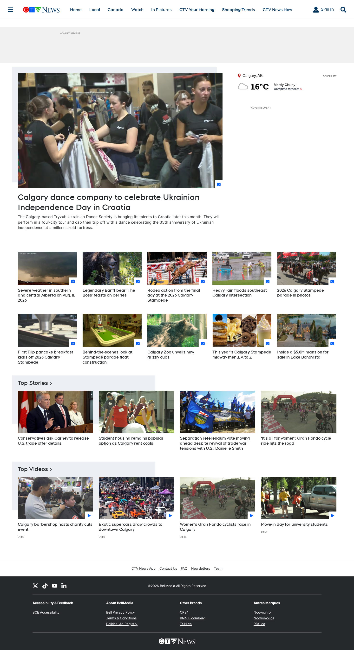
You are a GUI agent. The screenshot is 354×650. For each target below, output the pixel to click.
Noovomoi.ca (264, 618)
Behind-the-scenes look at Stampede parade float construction (107, 357)
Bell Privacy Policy (120, 612)
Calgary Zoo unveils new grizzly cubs (170, 355)
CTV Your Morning (196, 9)
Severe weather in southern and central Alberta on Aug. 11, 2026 (46, 295)
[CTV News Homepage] (41, 10)
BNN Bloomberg (192, 618)
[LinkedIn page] (64, 585)
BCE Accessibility (46, 612)
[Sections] (10, 9)
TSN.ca (186, 624)
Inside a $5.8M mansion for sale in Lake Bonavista (303, 355)
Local (94, 9)
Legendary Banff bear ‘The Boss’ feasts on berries (109, 293)
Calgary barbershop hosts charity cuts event (55, 527)
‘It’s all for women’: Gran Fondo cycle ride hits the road (296, 441)
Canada (116, 9)
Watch (137, 9)
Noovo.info (262, 612)
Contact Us (168, 568)
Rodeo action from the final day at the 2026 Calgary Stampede (173, 295)
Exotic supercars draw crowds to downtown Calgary (130, 527)
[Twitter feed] (35, 585)
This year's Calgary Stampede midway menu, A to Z (241, 355)
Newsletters (200, 568)
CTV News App (143, 568)
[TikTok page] (45, 585)
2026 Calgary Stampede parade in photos (300, 293)
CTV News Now (277, 9)
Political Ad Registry (122, 624)
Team (218, 568)
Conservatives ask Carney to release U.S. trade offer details (53, 441)
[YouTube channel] (55, 585)
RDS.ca (259, 624)
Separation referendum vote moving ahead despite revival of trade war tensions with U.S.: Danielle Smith (215, 443)
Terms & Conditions (121, 618)
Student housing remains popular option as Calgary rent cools (131, 441)
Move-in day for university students (294, 524)
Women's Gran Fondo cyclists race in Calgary (215, 527)
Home (76, 9)
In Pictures (161, 9)
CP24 (184, 612)
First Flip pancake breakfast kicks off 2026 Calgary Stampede (45, 357)
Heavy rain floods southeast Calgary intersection (239, 293)
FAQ (184, 568)
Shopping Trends (238, 9)
